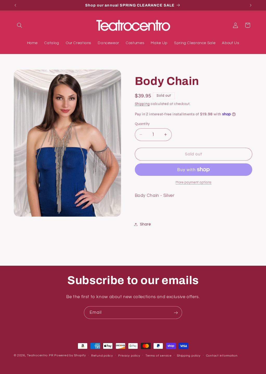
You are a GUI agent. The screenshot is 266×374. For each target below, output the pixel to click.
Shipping (142, 104)
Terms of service (158, 355)
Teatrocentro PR (40, 355)
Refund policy (102, 355)
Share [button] (145, 224)
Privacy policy (129, 355)
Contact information (222, 355)
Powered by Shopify (70, 355)
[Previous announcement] (15, 5)
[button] (20, 25)
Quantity (142, 124)
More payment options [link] (193, 182)
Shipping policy (189, 355)
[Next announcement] (250, 5)
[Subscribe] (176, 312)
